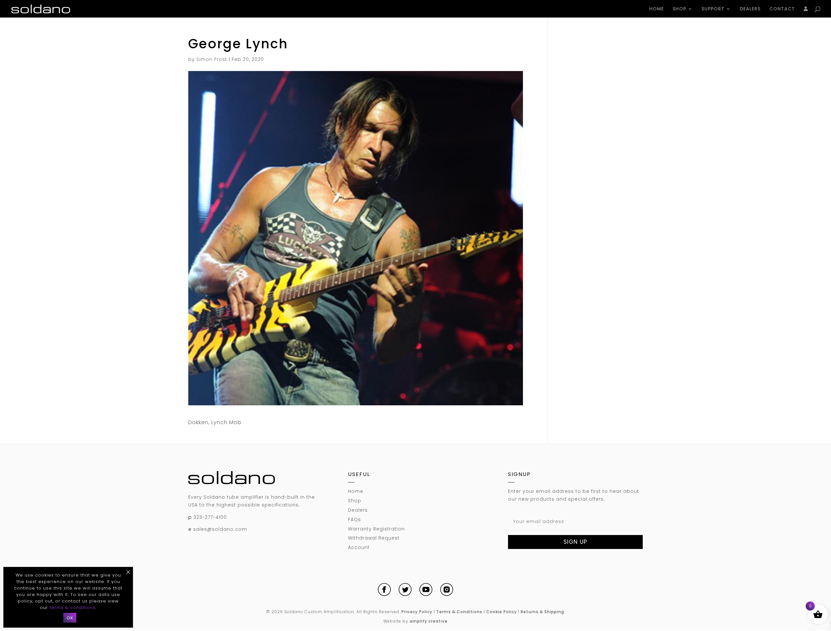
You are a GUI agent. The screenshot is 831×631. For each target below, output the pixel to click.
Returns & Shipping (542, 611)
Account (359, 547)
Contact (782, 9)
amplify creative (429, 621)
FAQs (354, 519)
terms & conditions (72, 607)
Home (656, 9)
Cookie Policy (501, 611)
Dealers (750, 9)
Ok (70, 618)
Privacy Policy (417, 611)
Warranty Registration (376, 529)
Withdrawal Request (374, 538)
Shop (679, 9)
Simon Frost (211, 59)
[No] (128, 572)
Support (713, 9)
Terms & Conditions (459, 611)
